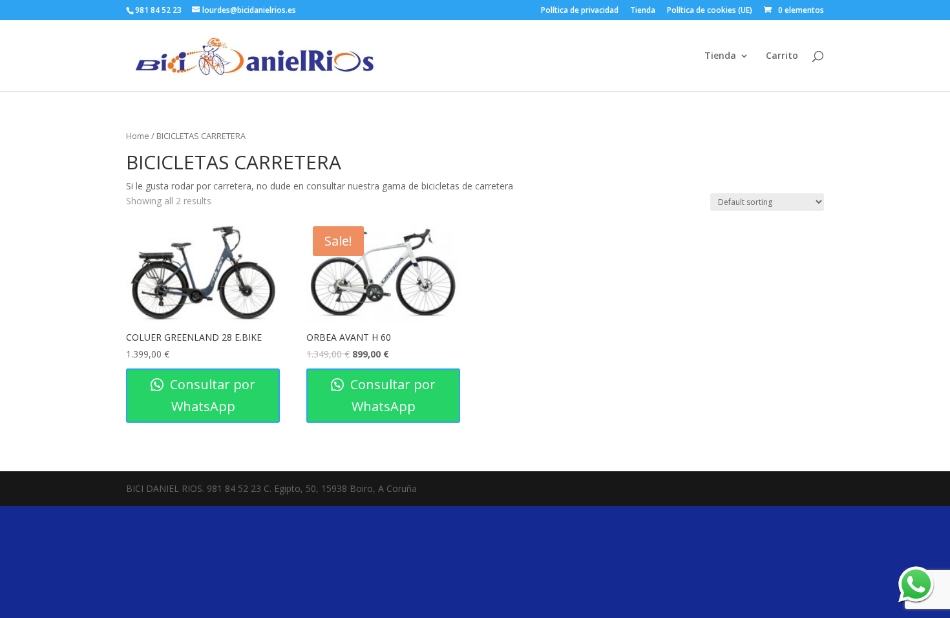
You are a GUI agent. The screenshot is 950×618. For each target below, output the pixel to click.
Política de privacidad (579, 11)
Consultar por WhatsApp (211, 395)
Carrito (782, 56)
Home (137, 136)
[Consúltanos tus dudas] (916, 584)
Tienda (642, 11)
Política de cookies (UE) (709, 11)
